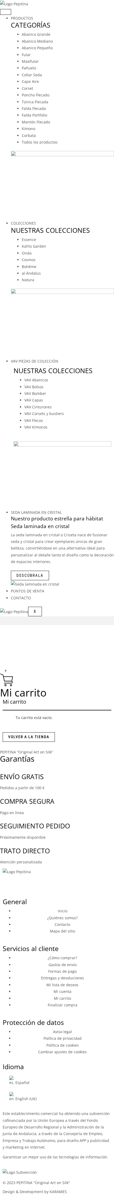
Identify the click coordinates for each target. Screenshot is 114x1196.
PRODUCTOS (22, 18)
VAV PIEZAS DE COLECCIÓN (34, 361)
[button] (57, 620)
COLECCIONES (23, 223)
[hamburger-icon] (5, 12)
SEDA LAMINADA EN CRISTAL (36, 512)
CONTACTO (21, 597)
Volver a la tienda (28, 737)
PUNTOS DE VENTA (27, 590)
